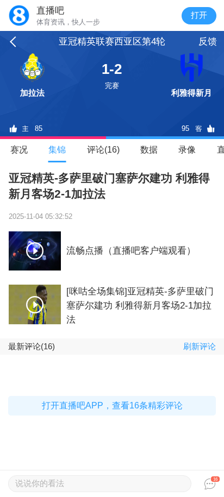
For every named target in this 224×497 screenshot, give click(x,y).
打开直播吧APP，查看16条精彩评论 (112, 405)
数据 (149, 149)
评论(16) (103, 149)
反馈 (207, 41)
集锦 (57, 149)
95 (185, 128)
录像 (187, 149)
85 (38, 128)
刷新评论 (199, 346)
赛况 (19, 149)
